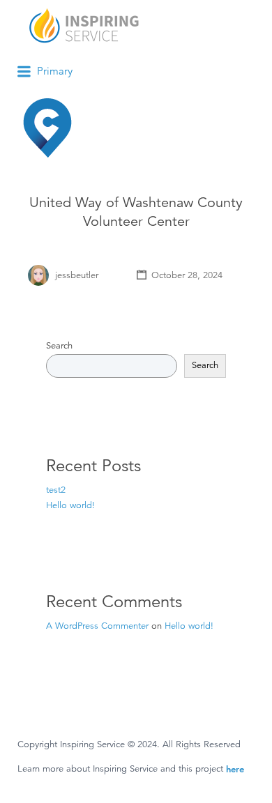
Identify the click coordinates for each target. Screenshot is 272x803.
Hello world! (70, 505)
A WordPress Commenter (97, 626)
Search (59, 345)
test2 (56, 490)
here (235, 768)
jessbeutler (76, 275)
